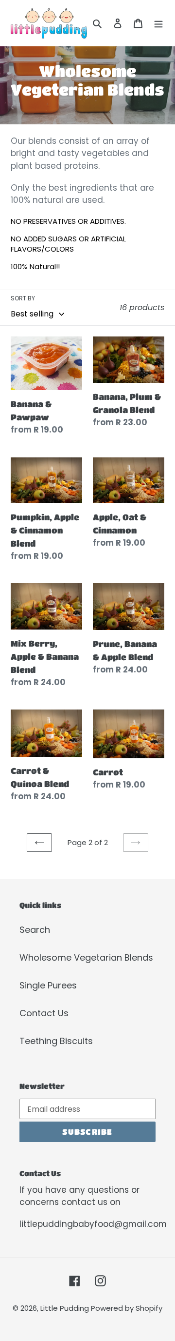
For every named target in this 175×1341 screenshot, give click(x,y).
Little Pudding (65, 1308)
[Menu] (158, 22)
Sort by (23, 298)
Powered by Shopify (126, 1308)
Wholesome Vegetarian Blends (86, 957)
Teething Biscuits (56, 1041)
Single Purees (48, 985)
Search (34, 930)
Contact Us (44, 1013)
